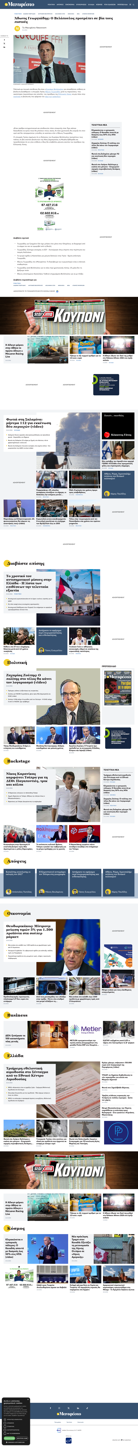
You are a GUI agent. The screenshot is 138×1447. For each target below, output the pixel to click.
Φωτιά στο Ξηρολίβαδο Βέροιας (115, 1087)
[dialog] (16, 1421)
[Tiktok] (87, 1408)
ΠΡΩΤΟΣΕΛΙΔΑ (122, 4)
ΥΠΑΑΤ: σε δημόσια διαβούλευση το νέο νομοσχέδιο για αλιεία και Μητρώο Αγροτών (117, 1077)
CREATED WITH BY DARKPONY (121, 1440)
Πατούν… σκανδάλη (114, 415)
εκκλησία (17, 97)
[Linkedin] (4, 47)
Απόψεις (16, 861)
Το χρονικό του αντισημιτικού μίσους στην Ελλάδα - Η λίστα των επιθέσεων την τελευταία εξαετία (29, 583)
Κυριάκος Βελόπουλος (54, 89)
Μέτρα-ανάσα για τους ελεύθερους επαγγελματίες (116, 991)
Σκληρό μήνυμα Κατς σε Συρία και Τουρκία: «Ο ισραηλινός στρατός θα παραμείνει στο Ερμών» (85, 1287)
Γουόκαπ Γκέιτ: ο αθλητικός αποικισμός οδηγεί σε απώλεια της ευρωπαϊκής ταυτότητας (83, 649)
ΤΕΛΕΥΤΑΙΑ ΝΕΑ (99, 125)
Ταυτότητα (69, 1422)
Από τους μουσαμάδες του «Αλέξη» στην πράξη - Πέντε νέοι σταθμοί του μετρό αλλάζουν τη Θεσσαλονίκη (51, 1000)
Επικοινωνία (80, 1422)
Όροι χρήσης (58, 1422)
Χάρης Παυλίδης (118, 494)
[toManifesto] (19, 4)
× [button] (28, 1399)
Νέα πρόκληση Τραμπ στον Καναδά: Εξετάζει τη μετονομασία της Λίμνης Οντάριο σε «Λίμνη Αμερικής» (81, 1246)
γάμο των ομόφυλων (52, 97)
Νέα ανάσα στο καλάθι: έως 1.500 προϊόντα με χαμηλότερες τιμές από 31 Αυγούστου (84, 999)
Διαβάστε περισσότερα (18, 1415)
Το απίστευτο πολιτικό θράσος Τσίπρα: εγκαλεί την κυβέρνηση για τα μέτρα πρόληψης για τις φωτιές (51, 846)
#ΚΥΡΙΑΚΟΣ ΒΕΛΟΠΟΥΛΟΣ (45, 14)
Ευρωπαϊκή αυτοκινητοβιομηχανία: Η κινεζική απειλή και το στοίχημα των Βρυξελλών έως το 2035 (51, 521)
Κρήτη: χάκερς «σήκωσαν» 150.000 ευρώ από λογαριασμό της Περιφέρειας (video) (117, 1064)
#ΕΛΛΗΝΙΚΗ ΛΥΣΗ (60, 14)
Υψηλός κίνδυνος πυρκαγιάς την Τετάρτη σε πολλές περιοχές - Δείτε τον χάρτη (117, 1097)
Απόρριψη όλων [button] (22, 1438)
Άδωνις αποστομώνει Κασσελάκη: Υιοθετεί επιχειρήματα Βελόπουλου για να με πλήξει (50, 274)
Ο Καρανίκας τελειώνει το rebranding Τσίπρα (23, 793)
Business (17, 1015)
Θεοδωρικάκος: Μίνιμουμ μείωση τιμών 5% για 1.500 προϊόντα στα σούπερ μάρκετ (29, 931)
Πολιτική (17, 662)
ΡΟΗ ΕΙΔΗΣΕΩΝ (109, 4)
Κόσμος (16, 1228)
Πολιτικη (51, 4)
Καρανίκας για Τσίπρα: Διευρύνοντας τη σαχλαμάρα (24, 801)
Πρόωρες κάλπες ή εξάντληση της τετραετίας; (23, 690)
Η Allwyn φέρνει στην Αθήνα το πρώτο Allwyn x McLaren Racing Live (14, 350)
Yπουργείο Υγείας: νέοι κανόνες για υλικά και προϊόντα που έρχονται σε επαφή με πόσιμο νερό (51, 1141)
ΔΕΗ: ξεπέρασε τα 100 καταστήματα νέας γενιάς (15, 1038)
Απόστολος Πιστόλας (22, 892)
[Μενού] (130, 4)
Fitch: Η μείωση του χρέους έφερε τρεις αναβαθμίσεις (83, 491)
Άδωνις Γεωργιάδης (52, 92)
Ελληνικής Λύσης (65, 94)
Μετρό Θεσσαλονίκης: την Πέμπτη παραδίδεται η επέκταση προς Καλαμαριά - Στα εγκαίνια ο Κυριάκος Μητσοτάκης (118, 1111)
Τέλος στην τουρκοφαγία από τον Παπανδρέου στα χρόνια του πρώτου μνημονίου (84, 521)
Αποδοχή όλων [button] (9, 1438)
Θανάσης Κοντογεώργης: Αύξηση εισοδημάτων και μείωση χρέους (50, 747)
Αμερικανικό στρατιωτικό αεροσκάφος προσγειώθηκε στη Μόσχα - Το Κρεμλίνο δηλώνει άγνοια (118, 1287)
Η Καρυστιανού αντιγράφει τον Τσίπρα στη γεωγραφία (52, 873)
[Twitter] (69, 1408)
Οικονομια (69, 4)
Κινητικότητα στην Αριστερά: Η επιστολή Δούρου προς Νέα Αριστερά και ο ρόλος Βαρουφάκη (18, 846)
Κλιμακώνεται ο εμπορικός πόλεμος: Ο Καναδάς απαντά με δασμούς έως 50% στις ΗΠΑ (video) (105, 133)
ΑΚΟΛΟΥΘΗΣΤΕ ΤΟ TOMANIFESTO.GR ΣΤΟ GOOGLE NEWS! (34, 291)
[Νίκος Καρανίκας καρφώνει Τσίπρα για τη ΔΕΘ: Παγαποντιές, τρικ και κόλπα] (68, 795)
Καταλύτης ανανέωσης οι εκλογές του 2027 (18, 873)
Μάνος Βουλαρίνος (54, 892)
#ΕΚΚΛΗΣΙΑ (71, 14)
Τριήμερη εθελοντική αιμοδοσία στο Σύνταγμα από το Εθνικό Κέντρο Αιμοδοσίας (117, 777)
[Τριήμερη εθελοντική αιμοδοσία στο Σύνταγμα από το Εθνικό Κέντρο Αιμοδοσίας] (68, 1089)
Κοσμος (99, 4)
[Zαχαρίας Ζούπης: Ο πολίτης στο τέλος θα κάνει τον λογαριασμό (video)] (68, 696)
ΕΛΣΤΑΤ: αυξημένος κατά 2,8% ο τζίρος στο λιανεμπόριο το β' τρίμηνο (118, 1041)
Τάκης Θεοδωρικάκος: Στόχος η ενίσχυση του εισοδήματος (17, 747)
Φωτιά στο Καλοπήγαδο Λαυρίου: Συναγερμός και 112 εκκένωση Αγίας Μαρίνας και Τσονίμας (84, 1141)
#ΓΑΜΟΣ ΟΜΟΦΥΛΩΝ (88, 14)
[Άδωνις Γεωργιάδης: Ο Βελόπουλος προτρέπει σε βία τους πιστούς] (4, 40)
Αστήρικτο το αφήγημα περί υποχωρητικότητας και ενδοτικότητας (50, 632)
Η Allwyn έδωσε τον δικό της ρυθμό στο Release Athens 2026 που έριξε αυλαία (118, 358)
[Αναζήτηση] (133, 4)
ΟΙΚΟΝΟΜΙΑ (79, 494)
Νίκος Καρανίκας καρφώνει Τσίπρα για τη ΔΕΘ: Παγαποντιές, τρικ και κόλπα (27, 779)
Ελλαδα (91, 4)
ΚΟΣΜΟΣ (101, 139)
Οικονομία (19, 913)
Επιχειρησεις (81, 4)
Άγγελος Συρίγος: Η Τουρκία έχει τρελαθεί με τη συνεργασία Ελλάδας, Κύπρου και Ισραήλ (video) (84, 748)
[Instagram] (59, 1408)
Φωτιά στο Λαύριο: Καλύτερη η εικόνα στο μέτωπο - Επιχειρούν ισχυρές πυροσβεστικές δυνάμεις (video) (106, 167)
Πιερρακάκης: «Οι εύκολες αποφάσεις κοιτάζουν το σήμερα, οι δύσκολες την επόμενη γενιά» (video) (51, 493)
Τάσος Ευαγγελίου (53, 650)
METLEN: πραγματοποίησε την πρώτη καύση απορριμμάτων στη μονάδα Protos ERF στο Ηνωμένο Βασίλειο (83, 1043)
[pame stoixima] (69, 315)
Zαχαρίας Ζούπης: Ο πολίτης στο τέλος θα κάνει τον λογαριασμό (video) (106, 145)
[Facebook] (50, 1408)
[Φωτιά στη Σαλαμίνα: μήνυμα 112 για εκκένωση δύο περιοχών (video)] (68, 441)
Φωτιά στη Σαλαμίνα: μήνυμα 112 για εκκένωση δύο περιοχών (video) (105, 156)
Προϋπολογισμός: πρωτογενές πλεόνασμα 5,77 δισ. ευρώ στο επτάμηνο (16, 999)
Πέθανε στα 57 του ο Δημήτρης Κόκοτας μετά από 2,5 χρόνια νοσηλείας (16, 649)
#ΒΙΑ (78, 14)
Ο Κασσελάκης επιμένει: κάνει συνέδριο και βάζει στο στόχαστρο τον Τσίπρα (83, 846)
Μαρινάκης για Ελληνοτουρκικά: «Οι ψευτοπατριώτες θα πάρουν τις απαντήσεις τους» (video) (19, 521)
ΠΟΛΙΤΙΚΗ (18, 14)
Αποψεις (60, 4)
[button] (16, 1442)
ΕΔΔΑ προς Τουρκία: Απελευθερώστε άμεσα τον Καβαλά (51, 1286)
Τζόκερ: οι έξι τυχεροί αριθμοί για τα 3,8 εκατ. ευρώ (85, 357)
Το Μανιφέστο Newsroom (34, 27)
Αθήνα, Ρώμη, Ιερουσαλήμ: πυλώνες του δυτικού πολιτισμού (117, 476)
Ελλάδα (15, 1055)
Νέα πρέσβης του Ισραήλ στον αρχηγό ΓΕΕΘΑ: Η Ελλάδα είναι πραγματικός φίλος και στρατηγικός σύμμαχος (118, 463)
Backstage (18, 761)
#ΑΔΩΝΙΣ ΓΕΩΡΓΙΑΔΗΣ (29, 14)
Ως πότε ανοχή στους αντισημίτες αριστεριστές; (23, 604)
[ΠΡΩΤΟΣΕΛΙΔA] (118, 688)
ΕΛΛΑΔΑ (100, 160)
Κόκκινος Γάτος (121, 434)
